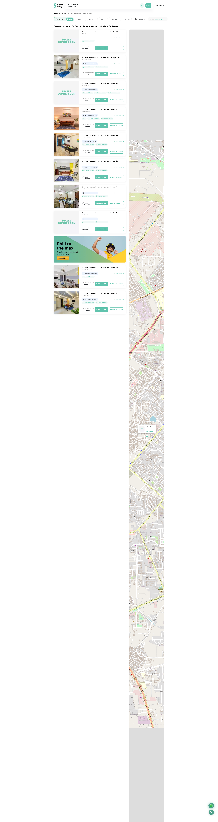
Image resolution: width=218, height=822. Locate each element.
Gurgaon (63, 13)
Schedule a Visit (101, 48)
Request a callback (116, 48)
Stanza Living (57, 13)
